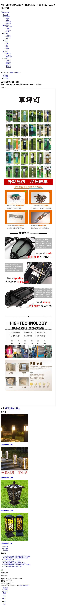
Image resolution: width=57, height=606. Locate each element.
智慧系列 (8, 23)
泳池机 (7, 31)
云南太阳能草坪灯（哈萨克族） (13, 409)
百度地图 (5, 588)
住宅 (7, 50)
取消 (4, 593)
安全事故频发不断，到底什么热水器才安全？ (14, 563)
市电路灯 (8, 36)
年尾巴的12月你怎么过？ (9, 559)
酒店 (7, 45)
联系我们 (8, 67)
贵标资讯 (8, 53)
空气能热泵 (6, 25)
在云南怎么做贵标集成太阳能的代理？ (12, 566)
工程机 (7, 20)
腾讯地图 (5, 591)
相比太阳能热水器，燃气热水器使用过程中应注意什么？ (17, 556)
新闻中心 (5, 51)
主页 (7, 72)
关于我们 (5, 58)
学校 (7, 43)
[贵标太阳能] (5, 12)
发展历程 (8, 63)
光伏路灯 (8, 35)
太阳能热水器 (6, 16)
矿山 (7, 41)
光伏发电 (8, 38)
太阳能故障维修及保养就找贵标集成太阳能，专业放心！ (17, 564)
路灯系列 (5, 33)
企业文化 (8, 62)
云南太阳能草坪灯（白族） (11, 407)
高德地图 (5, 589)
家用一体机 (9, 26)
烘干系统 (8, 30)
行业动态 (8, 55)
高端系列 (8, 21)
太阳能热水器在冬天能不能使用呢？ (12, 561)
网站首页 (5, 15)
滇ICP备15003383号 (24, 585)
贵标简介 (8, 60)
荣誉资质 (8, 65)
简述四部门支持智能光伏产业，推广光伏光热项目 (15, 557)
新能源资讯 (9, 57)
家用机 (7, 18)
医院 (7, 46)
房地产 (7, 48)
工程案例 (5, 40)
